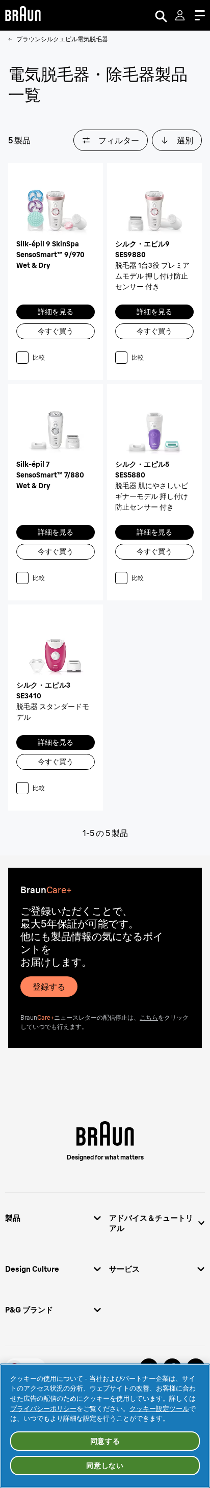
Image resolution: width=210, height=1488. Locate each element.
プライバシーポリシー (43, 1408)
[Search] (161, 15)
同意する (105, 1441)
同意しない (105, 1465)
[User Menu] (181, 15)
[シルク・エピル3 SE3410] (55, 646)
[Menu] (200, 15)
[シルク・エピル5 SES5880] (154, 426)
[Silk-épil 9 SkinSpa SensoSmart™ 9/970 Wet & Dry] (55, 205)
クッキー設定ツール (159, 1408)
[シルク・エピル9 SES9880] (154, 205)
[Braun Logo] (23, 15)
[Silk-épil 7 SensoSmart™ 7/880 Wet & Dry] (55, 426)
